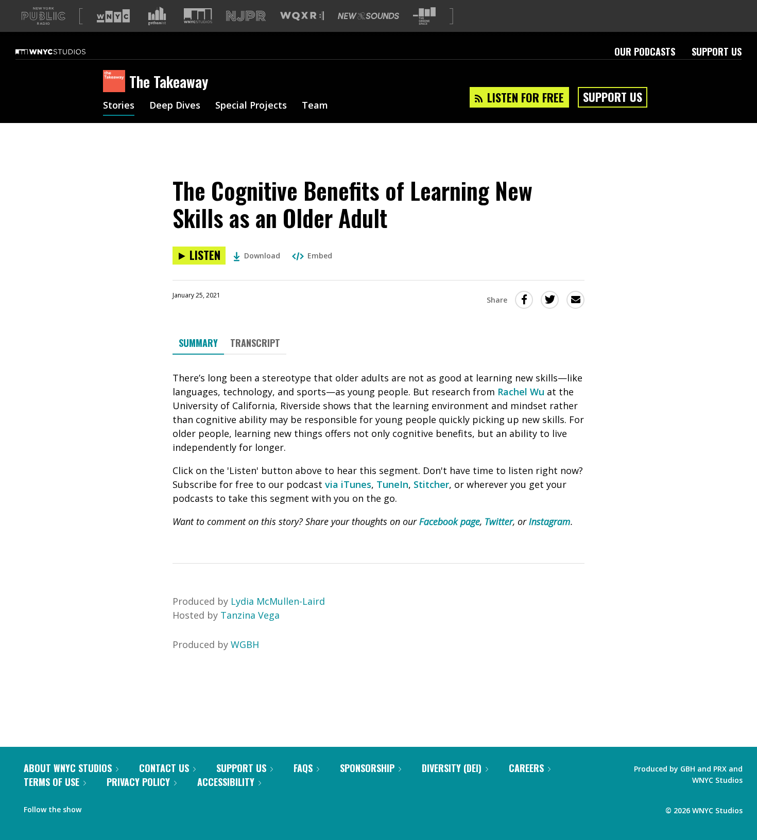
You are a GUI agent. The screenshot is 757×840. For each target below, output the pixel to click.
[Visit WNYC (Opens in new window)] (113, 16)
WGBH (245, 644)
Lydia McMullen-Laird (278, 601)
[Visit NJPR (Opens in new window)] (246, 16)
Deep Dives (174, 106)
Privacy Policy (138, 782)
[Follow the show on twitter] (116, 807)
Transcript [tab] (255, 342)
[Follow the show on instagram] (136, 807)
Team (315, 106)
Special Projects (251, 106)
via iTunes (348, 484)
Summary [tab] (198, 342)
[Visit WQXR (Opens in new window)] (302, 16)
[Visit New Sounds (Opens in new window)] (368, 16)
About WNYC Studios (68, 768)
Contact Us (164, 768)
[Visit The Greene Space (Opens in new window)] (424, 16)
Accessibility (225, 782)
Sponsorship (367, 768)
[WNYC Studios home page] (63, 51)
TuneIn (392, 484)
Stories (118, 106)
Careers (526, 768)
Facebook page (449, 521)
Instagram (550, 521)
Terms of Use (51, 782)
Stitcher (431, 484)
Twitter (499, 521)
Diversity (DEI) (451, 768)
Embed (319, 255)
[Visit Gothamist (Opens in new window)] (157, 16)
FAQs (303, 768)
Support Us (717, 51)
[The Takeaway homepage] (116, 82)
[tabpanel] (378, 450)
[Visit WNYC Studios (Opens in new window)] (198, 15)
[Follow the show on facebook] (96, 807)
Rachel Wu (520, 392)
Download (262, 255)
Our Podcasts (644, 51)
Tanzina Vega (250, 615)
